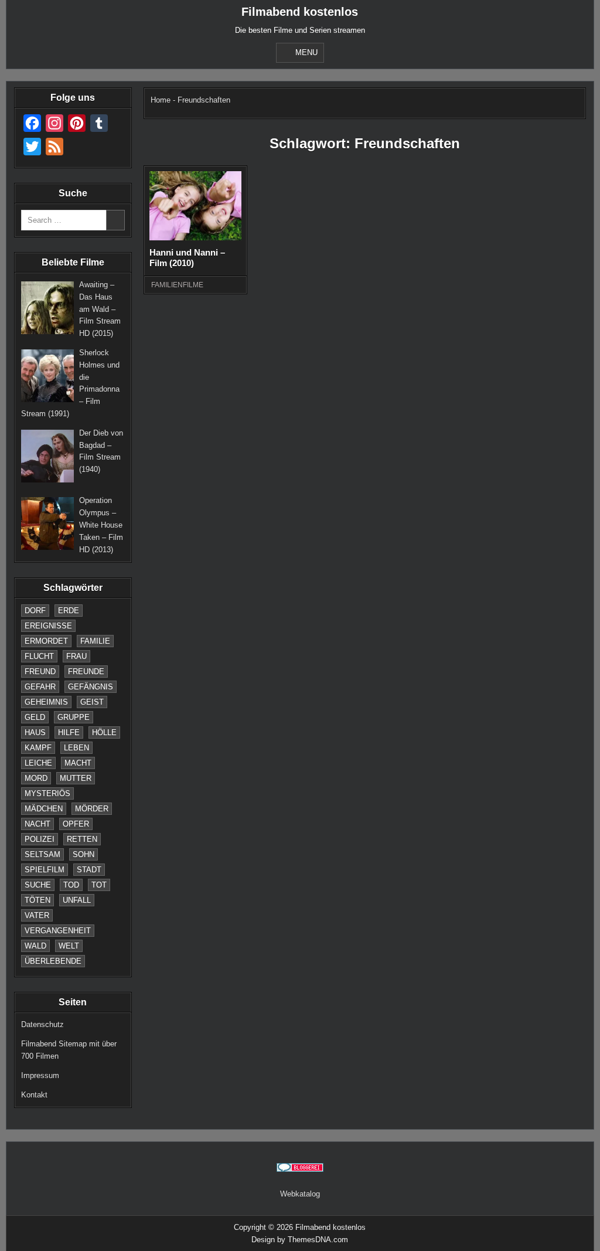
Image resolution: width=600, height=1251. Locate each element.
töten (37, 900)
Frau (76, 656)
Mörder (91, 808)
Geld (35, 717)
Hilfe (69, 732)
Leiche (38, 763)
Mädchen (44, 808)
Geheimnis (46, 702)
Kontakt (34, 1094)
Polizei (39, 839)
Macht (77, 763)
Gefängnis (90, 686)
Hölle (104, 732)
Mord (36, 778)
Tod (71, 885)
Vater (37, 915)
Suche (38, 885)
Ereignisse (48, 625)
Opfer (76, 824)
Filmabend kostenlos (299, 11)
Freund (40, 671)
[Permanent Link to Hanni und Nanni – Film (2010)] (195, 205)
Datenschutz (42, 1024)
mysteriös (47, 793)
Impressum (40, 1075)
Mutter (75, 778)
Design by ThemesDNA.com (299, 1239)
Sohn (83, 854)
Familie (95, 641)
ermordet (46, 641)
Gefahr (40, 686)
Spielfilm (44, 869)
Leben (76, 747)
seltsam (42, 854)
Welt (69, 945)
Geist (92, 702)
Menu (306, 52)
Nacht (37, 824)
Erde (68, 610)
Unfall (77, 900)
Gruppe (73, 717)
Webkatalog (300, 1193)
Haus (35, 732)
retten (82, 839)
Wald (35, 945)
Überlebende (53, 961)
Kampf (38, 747)
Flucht (39, 656)
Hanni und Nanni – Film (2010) (187, 257)
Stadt (89, 869)
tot (99, 885)
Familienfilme (177, 284)
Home (161, 100)
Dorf (35, 610)
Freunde (86, 671)
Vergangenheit (58, 930)
